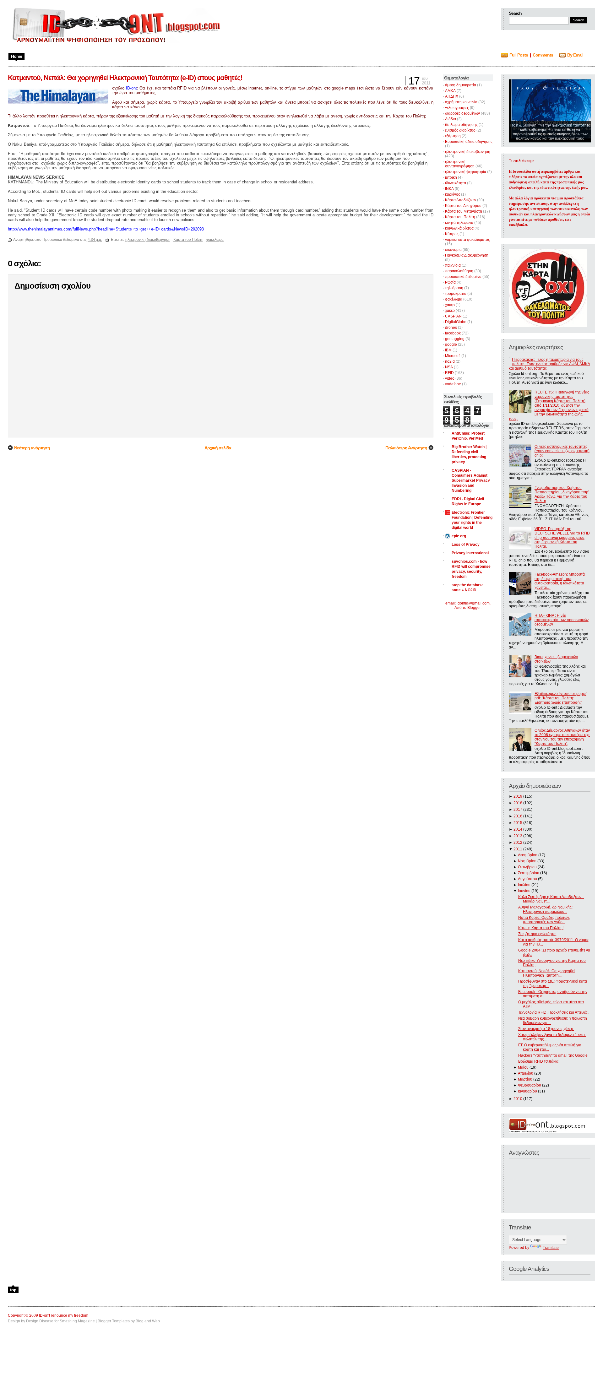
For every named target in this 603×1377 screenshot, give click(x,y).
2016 (517, 816)
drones (451, 327)
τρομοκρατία (455, 293)
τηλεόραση (454, 288)
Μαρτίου (525, 1079)
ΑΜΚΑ (450, 91)
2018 (517, 803)
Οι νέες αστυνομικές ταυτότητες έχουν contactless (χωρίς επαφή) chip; (562, 451)
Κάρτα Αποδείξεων (460, 200)
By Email (575, 54)
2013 (517, 836)
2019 (517, 796)
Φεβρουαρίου (529, 1085)
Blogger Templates (114, 1321)
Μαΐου (523, 1067)
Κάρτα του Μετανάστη (463, 211)
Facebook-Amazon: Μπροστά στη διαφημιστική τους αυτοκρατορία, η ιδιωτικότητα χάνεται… (560, 581)
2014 (517, 829)
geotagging (454, 339)
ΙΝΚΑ (449, 189)
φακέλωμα (453, 299)
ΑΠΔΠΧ (451, 96)
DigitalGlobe (455, 322)
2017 (517, 809)
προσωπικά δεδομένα (463, 276)
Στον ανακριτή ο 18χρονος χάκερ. (546, 1029)
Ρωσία (450, 282)
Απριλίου (525, 1073)
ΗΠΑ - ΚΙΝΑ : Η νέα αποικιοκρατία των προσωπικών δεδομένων (562, 619)
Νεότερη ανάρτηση (32, 447)
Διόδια (450, 119)
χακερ (450, 305)
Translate (551, 1247)
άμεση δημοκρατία (460, 85)
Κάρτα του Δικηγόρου (463, 205)
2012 (517, 842)
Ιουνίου (524, 891)
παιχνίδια (453, 265)
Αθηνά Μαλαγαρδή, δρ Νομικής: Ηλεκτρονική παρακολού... (545, 909)
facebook (453, 333)
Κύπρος (452, 234)
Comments (543, 54)
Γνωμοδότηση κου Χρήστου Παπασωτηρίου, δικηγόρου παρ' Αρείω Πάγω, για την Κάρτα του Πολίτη (562, 494)
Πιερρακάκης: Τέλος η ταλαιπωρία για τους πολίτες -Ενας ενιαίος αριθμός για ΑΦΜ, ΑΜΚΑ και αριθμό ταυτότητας (549, 364)
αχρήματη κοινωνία (461, 102)
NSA (449, 367)
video (449, 378)
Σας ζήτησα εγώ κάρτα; (537, 934)
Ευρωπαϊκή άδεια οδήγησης (468, 141)
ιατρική (451, 177)
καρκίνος (452, 194)
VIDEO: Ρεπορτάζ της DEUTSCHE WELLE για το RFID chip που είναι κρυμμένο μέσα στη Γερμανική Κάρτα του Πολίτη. (562, 538)
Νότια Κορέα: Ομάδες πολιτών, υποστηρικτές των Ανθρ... (544, 919)
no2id (450, 361)
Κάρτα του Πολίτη (460, 217)
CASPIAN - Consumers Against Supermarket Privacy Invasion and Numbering (471, 480)
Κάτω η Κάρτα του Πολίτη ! (540, 928)
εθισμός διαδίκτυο (460, 130)
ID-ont (131, 88)
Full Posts (518, 54)
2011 (517, 849)
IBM (448, 350)
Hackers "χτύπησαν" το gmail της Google (553, 1055)
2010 (517, 1099)
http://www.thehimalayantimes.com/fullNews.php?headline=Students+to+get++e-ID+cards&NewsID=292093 (106, 229)
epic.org (459, 536)
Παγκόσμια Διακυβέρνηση (466, 255)
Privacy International (470, 553)
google (451, 344)
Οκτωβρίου (527, 867)
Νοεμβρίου (527, 861)
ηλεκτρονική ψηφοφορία (465, 172)
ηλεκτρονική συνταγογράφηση (460, 164)
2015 (517, 823)
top (13, 1289)
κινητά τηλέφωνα (459, 222)
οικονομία (453, 249)
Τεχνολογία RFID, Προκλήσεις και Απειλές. (553, 1012)
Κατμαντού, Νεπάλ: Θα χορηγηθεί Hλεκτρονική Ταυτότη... (546, 973)
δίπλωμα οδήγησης (461, 124)
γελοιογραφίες (457, 108)
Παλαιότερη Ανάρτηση (406, 447)
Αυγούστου (527, 879)
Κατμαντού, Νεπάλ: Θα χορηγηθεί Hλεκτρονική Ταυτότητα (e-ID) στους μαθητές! (125, 78)
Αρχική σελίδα (217, 447)
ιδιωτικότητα (455, 183)
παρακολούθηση (459, 271)
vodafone (453, 384)
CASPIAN (453, 316)
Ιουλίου (524, 885)
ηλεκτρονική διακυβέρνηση (467, 151)
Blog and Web (148, 1321)
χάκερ (450, 310)
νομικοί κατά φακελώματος (467, 239)
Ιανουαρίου (527, 1091)
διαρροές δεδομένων (462, 113)
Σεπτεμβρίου (528, 873)
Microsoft (452, 356)
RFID (449, 373)
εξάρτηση (453, 136)
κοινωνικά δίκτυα (459, 228)
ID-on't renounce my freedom (63, 1315)
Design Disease (39, 1321)
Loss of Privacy (466, 544)
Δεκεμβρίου (527, 855)
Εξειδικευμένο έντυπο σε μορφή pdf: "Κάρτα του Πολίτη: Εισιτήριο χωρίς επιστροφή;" (561, 698)
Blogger (474, 607)
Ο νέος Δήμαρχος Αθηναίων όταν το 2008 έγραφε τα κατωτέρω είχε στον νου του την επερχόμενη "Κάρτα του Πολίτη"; (562, 737)
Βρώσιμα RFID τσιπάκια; (538, 1061)
